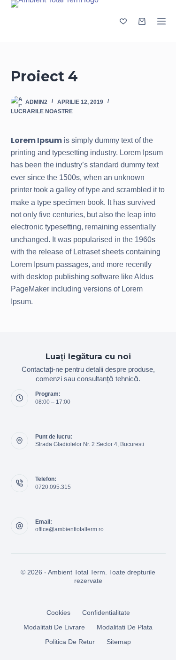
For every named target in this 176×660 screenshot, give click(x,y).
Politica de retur (70, 641)
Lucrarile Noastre (42, 111)
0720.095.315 (53, 487)
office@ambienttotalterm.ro (69, 529)
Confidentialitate (106, 612)
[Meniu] (161, 21)
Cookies (58, 612)
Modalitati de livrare (54, 627)
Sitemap (119, 641)
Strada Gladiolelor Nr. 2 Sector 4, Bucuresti (89, 444)
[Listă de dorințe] (123, 21)
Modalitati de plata (125, 627)
